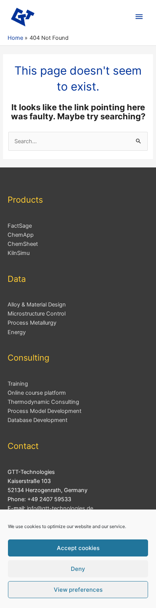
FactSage (20, 225)
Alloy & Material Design (37, 304)
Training (18, 383)
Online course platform (37, 392)
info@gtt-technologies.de (60, 508)
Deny (78, 568)
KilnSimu (19, 253)
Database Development (37, 420)
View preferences (78, 589)
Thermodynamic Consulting (43, 402)
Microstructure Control (37, 313)
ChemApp (21, 234)
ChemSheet (23, 244)
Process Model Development (44, 411)
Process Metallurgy (32, 322)
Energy (17, 332)
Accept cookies (78, 548)
